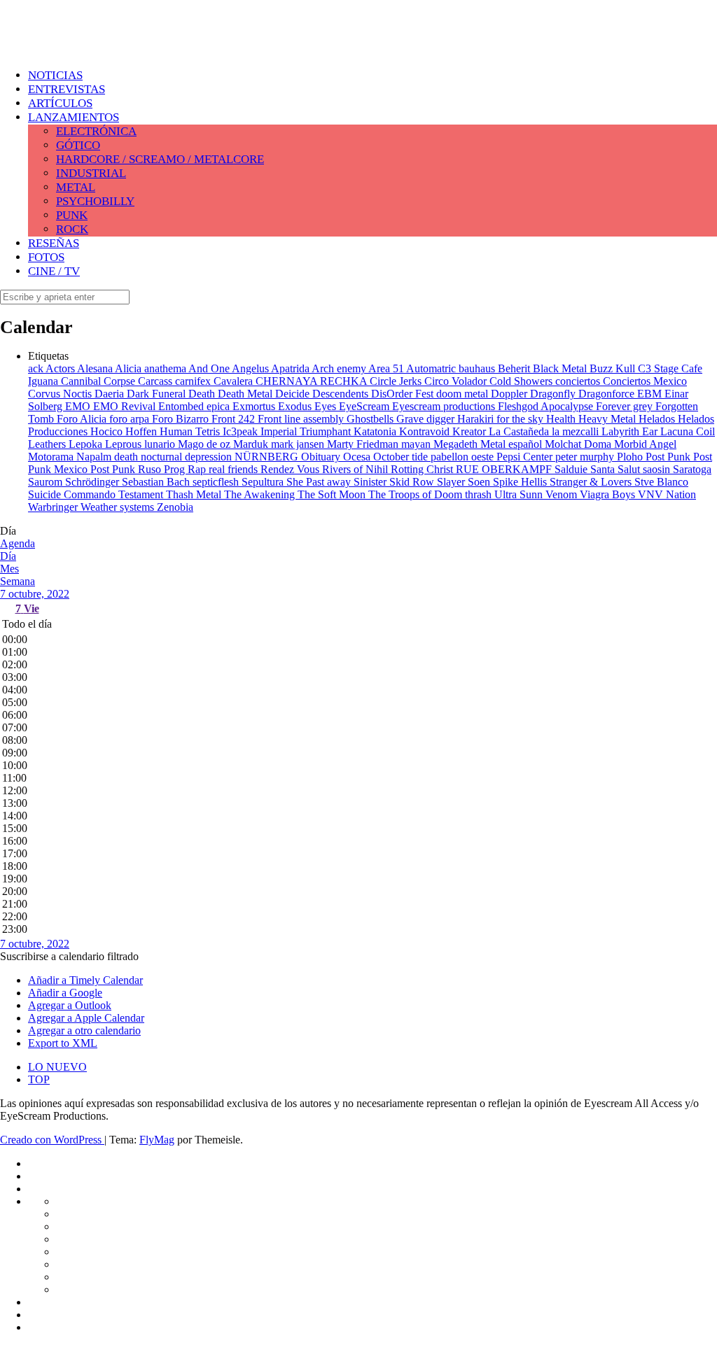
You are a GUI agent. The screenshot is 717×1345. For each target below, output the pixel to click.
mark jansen (299, 444)
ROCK (72, 229)
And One (210, 368)
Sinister (371, 482)
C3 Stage (659, 368)
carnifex (194, 381)
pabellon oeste (463, 457)
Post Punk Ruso (127, 469)
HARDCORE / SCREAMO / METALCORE (160, 159)
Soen (480, 482)
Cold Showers (522, 381)
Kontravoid (425, 431)
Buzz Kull (614, 368)
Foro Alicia (83, 419)
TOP (39, 1079)
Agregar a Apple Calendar (86, 1018)
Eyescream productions (445, 406)
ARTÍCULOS (60, 103)
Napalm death (108, 457)
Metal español (512, 444)
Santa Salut (616, 469)
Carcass (156, 381)
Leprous (124, 444)
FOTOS (46, 257)
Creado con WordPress (52, 1140)
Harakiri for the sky (501, 419)
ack (37, 368)
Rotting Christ (423, 469)
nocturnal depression (188, 457)
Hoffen (142, 431)
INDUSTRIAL (91, 173)
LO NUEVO (57, 1067)
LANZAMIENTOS (73, 117)
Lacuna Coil (687, 431)
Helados (658, 419)
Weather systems (119, 507)
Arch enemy (340, 368)
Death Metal (246, 394)
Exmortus (255, 406)
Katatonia (376, 431)
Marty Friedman (364, 444)
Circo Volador (456, 381)
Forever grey (625, 406)
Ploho (631, 457)
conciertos (579, 381)
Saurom (46, 482)
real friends (234, 469)
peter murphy (586, 457)
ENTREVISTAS (66, 89)
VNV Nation (667, 494)
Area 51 (387, 368)
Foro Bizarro (181, 419)
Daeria (111, 394)
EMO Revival (125, 406)
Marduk (252, 444)
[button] (69, 956)
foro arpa (130, 419)
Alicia (129, 368)
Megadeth (456, 444)
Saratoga (692, 469)
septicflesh (217, 482)
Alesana (96, 368)
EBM (650, 394)
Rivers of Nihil (356, 469)
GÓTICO (78, 145)
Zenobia (175, 507)
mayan (417, 444)
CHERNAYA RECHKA (313, 381)
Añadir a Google (65, 993)
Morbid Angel (645, 444)
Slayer (452, 482)
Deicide (293, 394)
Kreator (470, 431)
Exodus (296, 406)
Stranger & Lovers (592, 482)
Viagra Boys (609, 494)
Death (203, 394)
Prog (176, 469)
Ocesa (358, 457)
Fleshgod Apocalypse (547, 406)
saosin (658, 469)
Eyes (326, 406)
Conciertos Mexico (645, 381)
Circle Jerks (397, 381)
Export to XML (62, 1043)
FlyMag (156, 1140)
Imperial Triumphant (307, 431)
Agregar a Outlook (69, 1005)
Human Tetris (191, 431)
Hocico (107, 431)
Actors (61, 368)
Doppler (510, 394)
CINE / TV (54, 271)
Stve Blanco (661, 482)
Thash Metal (195, 494)
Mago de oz (205, 444)
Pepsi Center (525, 457)
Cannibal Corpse (99, 381)
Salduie (572, 469)
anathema (166, 368)
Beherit (515, 368)
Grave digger (426, 419)
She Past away (320, 482)
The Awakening (261, 494)
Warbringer (54, 507)
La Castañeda (520, 431)
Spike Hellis (521, 482)
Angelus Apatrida (272, 368)
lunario (161, 444)
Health (562, 419)
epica (219, 406)
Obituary (322, 457)
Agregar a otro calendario (84, 1030)
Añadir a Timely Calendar (85, 980)
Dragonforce (607, 394)
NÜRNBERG (268, 457)
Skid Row (413, 482)
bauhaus (478, 368)
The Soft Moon (333, 494)
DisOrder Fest (403, 394)
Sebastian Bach (157, 482)
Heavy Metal (608, 419)
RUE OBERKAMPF (505, 469)
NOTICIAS (55, 75)
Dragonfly (554, 394)
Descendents (341, 394)
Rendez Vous (291, 469)
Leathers (48, 444)
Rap (198, 469)
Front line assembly (302, 419)
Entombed (182, 406)
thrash (479, 494)
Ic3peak (241, 431)
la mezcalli (576, 431)
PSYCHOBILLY (95, 201)
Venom (562, 494)
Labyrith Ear (630, 431)
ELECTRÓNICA (96, 131)
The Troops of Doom (416, 494)
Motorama (52, 457)
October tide (402, 457)
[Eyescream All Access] (112, 44)
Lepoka (87, 444)
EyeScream (365, 406)
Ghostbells (371, 419)
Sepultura (264, 482)
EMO (79, 406)
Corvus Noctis (61, 394)
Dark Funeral (157, 394)
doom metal (463, 394)
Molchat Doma (579, 444)
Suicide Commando (73, 494)
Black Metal (561, 368)
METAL (75, 187)
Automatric (432, 368)
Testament (142, 494)
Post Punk (669, 457)
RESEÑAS (53, 243)
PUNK (72, 215)
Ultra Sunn (519, 494)
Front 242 (234, 419)
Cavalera (235, 381)
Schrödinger (93, 482)
